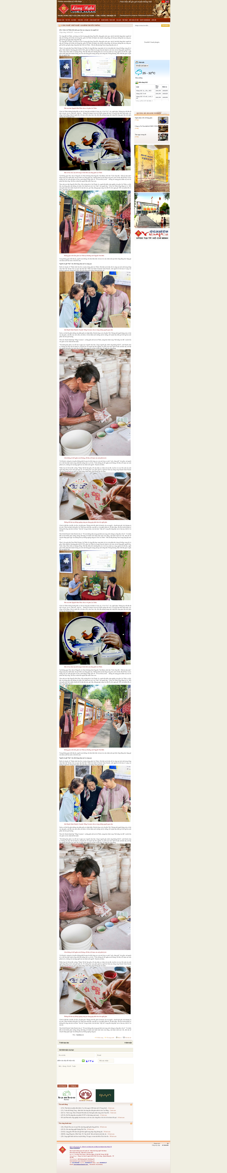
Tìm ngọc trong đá (140, 134)
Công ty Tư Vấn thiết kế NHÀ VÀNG (146, 126)
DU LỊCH (118, 20)
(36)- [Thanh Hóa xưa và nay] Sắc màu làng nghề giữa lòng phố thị (80, 1127)
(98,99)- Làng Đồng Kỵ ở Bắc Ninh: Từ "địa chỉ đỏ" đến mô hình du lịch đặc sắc (83, 1134)
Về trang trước (110, 1037)
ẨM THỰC (125, 20)
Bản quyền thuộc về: (76, 1146)
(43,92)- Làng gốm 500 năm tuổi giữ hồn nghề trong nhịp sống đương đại (81, 1132)
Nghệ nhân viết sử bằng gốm (143, 118)
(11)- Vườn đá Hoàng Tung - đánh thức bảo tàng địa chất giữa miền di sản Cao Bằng (85, 1110)
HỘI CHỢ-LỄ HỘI (134, 20)
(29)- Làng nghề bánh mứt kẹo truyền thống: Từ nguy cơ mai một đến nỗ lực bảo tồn (84, 1136)
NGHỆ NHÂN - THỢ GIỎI (108, 20)
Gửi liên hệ (128, 1037)
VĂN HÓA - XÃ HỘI (83, 20)
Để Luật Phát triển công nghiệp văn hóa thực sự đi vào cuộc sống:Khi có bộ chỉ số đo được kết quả (88, 1117)
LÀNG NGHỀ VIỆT (94, 20)
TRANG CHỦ (60, 20)
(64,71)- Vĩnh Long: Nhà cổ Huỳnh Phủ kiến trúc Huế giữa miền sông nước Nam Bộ (85, 1113)
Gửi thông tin (62, 1086)
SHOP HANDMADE (145, 20)
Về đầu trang (99, 1037)
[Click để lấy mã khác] (83, 1061)
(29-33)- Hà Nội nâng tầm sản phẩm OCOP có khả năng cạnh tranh (80, 1115)
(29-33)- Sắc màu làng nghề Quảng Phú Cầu (73, 1129)
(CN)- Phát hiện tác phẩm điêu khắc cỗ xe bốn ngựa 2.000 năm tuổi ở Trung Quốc (84, 1108)
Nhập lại (73, 1086)
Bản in (120, 1037)
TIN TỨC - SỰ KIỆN (70, 20)
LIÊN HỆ (153, 20)
